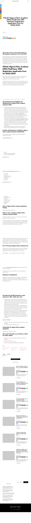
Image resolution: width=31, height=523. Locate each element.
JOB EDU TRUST (15, 1)
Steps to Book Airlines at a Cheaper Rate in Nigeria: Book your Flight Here (22, 417)
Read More (18, 377)
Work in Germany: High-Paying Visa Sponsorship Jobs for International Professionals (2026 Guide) (8, 496)
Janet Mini (6, 32)
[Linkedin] (7, 38)
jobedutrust (19, 419)
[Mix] (12, 38)
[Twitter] (5, 38)
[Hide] (0, 18)
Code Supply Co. (19, 509)
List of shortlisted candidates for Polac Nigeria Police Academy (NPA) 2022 (6, 348)
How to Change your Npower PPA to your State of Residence (22, 367)
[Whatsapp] (13, 38)
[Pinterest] (9, 38)
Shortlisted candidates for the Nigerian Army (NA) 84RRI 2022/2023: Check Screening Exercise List (22, 451)
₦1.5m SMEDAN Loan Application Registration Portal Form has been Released (22, 383)
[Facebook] (3, 38)
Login (9, 253)
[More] (15, 38)
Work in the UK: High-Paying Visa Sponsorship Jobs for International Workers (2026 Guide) (8, 490)
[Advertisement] (15, 10)
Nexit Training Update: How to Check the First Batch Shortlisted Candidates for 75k (22, 400)
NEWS (17, 380)
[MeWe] (10, 38)
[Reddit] (6, 38)
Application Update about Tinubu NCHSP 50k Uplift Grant (21, 433)
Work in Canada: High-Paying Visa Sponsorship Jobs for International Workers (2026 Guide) (8, 499)
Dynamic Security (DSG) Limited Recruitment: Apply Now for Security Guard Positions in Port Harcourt (8, 487)
